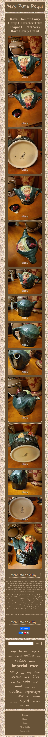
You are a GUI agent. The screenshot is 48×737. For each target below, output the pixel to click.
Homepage (25, 715)
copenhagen (33, 692)
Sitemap (24, 719)
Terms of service (25, 731)
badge (27, 687)
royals (36, 682)
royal (24, 700)
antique (29, 655)
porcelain (36, 696)
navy (27, 705)
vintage (21, 660)
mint (18, 686)
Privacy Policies (25, 727)
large (13, 651)
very (14, 671)
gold (21, 695)
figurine (24, 651)
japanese (16, 676)
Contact (25, 723)
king (21, 705)
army (29, 673)
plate (33, 687)
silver (37, 672)
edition (16, 682)
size (28, 696)
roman (39, 656)
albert (10, 656)
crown (36, 701)
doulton (15, 691)
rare (34, 665)
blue (36, 676)
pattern (13, 697)
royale (27, 677)
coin (26, 681)
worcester (13, 702)
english (35, 651)
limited (32, 661)
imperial (19, 665)
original (18, 656)
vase (22, 673)
